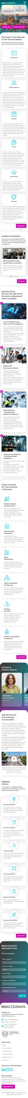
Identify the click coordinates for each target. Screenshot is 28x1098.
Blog (4, 1045)
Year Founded (7, 973)
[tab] (10, 276)
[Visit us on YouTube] (11, 1069)
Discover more (19, 27)
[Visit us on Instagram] (7, 1069)
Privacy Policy (18, 1094)
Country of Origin (8, 966)
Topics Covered (7, 1051)
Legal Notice (9, 1094)
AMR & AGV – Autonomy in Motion (10, 367)
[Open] (25, 3)
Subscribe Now (8, 1086)
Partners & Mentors (8, 1054)
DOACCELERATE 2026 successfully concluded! (12, 262)
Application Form (7, 1057)
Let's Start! (21, 657)
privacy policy (18, 772)
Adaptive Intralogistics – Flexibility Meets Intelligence (12, 456)
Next (21, 996)
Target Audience (7, 1048)
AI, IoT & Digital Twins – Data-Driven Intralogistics (13, 323)
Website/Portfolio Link (9, 987)
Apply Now (21, 226)
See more (21, 281)
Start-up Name (7, 959)
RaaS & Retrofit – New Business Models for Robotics (10, 412)
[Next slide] (24, 689)
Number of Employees (9, 980)
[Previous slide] (3, 689)
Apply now (6, 27)
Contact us (6, 1060)
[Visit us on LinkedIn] (3, 1069)
